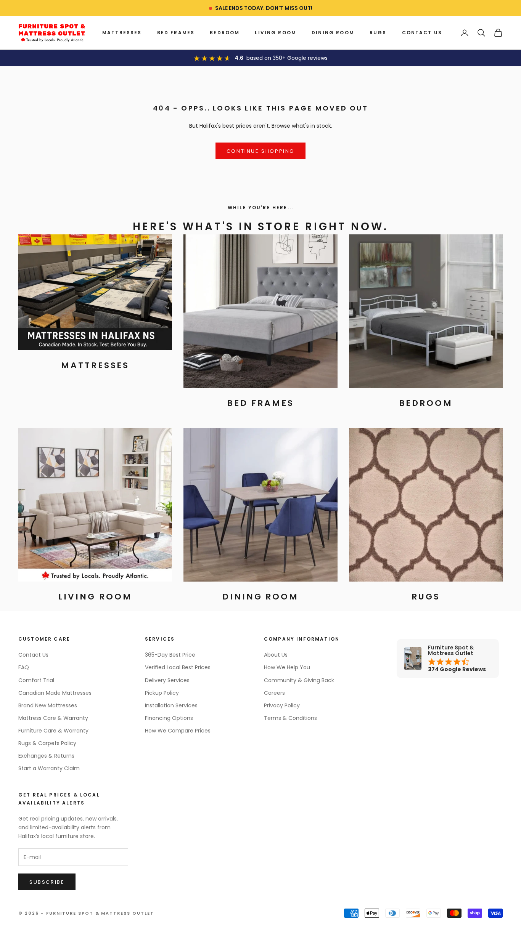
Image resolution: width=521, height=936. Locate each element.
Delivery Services (167, 680)
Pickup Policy (162, 693)
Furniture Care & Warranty (53, 730)
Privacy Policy (282, 705)
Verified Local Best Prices (178, 667)
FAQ (23, 667)
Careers (274, 693)
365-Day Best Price (170, 655)
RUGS (378, 32)
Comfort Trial (36, 680)
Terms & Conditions (290, 718)
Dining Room (333, 32)
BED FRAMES (176, 32)
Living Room (275, 32)
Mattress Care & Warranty (53, 718)
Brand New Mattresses (47, 705)
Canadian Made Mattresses (55, 693)
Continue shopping (260, 151)
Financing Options (169, 718)
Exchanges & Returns (46, 756)
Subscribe (46, 882)
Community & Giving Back (299, 680)
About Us (276, 655)
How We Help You (287, 667)
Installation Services (171, 705)
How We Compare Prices (178, 730)
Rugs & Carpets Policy (47, 743)
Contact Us (422, 32)
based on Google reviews (287, 58)
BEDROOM (225, 32)
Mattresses (122, 32)
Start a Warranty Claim (49, 768)
